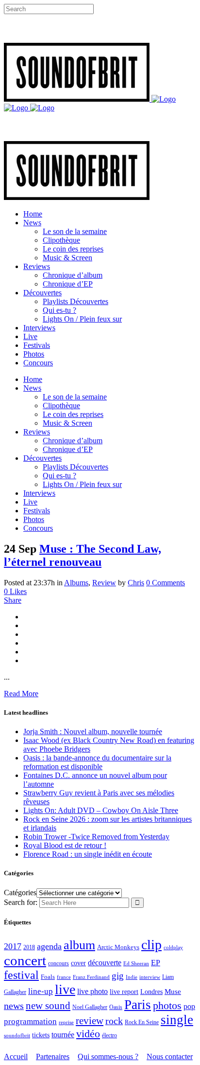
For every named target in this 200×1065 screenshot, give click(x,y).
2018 (29, 947)
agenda (49, 946)
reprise (66, 1022)
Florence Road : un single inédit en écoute (87, 854)
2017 (12, 946)
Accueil (16, 1056)
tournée (62, 1034)
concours (58, 963)
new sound (48, 1005)
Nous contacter (170, 1056)
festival (21, 975)
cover (78, 963)
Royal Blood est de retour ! (64, 845)
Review (104, 582)
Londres (151, 991)
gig (118, 976)
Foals (48, 976)
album (79, 945)
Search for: (20, 902)
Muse (173, 991)
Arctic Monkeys (118, 947)
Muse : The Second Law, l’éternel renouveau (82, 555)
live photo (92, 991)
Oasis (115, 1007)
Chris (136, 582)
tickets (41, 1035)
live (65, 989)
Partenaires (52, 1056)
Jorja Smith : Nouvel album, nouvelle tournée (92, 731)
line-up (40, 991)
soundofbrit (17, 1035)
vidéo (88, 1034)
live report (124, 991)
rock (114, 1021)
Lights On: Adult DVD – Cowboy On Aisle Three (100, 810)
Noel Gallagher (89, 1007)
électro (109, 1035)
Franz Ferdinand (91, 977)
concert (25, 960)
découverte (104, 962)
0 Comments (165, 582)
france (64, 977)
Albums (76, 582)
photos (167, 1005)
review (89, 1020)
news (14, 1005)
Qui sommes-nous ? (108, 1056)
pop (189, 1006)
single (177, 1019)
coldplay (173, 947)
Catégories (20, 892)
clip (151, 944)
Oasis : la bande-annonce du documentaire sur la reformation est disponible (97, 762)
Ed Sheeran (136, 963)
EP (155, 962)
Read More (21, 693)
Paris (137, 1004)
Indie (131, 977)
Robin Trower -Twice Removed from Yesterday (96, 836)
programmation (30, 1021)
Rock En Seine (142, 1022)
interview (149, 977)
